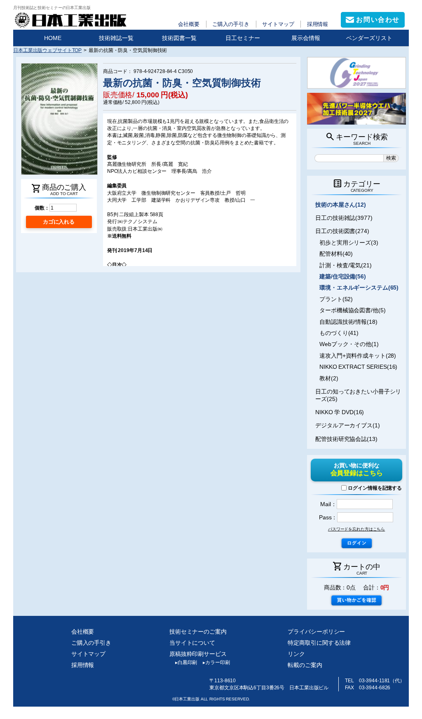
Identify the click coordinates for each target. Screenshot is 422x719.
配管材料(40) (336, 253)
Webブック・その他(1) (349, 344)
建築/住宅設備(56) (342, 276)
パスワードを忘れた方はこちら (356, 529)
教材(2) (328, 378)
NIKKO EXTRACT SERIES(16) (358, 366)
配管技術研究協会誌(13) (346, 439)
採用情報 (317, 24)
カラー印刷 (216, 662)
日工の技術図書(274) (342, 231)
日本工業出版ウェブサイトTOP (47, 50)
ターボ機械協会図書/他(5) (352, 310)
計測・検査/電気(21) (345, 265)
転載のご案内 (305, 665)
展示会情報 (305, 38)
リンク (296, 654)
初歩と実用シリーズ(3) (348, 242)
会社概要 (188, 24)
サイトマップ (278, 24)
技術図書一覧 (179, 38)
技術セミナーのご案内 (198, 631)
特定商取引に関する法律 (319, 642)
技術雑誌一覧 (116, 38)
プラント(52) (336, 299)
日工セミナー (242, 38)
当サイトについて (192, 642)
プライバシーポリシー (316, 631)
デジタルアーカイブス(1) (347, 425)
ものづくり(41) (339, 333)
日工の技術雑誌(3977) (344, 218)
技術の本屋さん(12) (340, 204)
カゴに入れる (59, 222)
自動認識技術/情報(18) (348, 321)
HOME (52, 38)
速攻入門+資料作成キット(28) (357, 355)
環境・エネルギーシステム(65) (359, 287)
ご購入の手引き (230, 24)
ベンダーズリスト (369, 38)
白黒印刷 (186, 662)
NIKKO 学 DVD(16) (339, 412)
